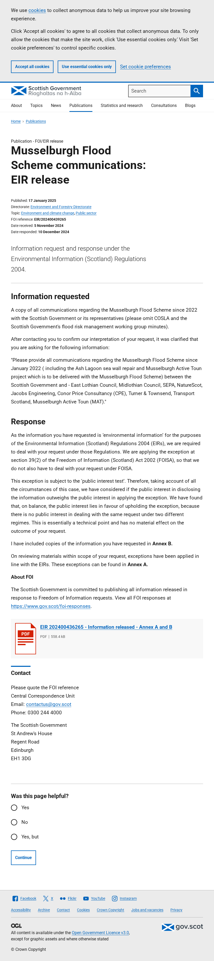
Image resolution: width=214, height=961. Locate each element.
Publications (80, 105)
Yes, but (30, 837)
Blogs (190, 105)
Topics (36, 105)
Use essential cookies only (87, 66)
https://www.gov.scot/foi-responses (51, 606)
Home (16, 121)
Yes (25, 808)
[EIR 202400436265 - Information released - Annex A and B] (25, 638)
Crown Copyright (110, 910)
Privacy (176, 910)
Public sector (86, 213)
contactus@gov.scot (48, 704)
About (16, 105)
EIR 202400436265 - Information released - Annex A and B (106, 627)
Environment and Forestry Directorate (61, 207)
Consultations (164, 105)
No (24, 822)
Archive (44, 910)
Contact (63, 910)
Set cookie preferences (145, 67)
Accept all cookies (32, 66)
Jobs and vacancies (147, 910)
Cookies (83, 910)
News (56, 105)
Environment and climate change (47, 213)
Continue (23, 857)
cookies (37, 10)
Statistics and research (122, 105)
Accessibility (21, 910)
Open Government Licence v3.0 (100, 932)
